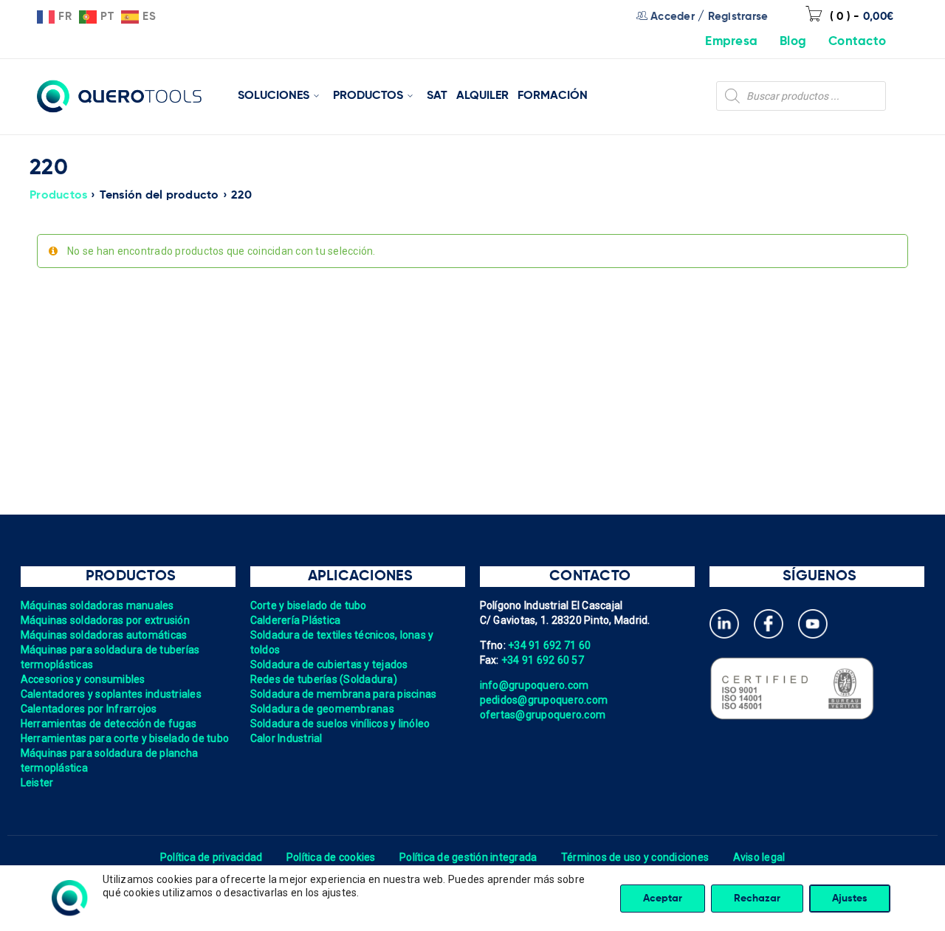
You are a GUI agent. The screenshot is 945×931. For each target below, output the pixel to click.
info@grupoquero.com (534, 685)
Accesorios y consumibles (83, 679)
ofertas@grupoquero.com (543, 715)
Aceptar (662, 898)
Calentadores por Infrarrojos (89, 709)
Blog (793, 41)
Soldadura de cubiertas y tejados (329, 664)
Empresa (731, 41)
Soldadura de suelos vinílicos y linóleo (340, 723)
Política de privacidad (211, 857)
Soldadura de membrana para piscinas (343, 694)
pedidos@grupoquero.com (544, 700)
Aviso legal (759, 857)
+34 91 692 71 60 (549, 645)
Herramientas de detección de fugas (109, 723)
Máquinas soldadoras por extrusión (105, 620)
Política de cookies (331, 857)
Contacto (857, 41)
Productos (58, 196)
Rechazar (757, 898)
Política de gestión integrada (468, 857)
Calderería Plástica (295, 620)
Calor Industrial (286, 738)
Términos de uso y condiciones (635, 857)
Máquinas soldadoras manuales (97, 605)
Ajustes (849, 898)
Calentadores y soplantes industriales (111, 694)
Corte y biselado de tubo (308, 605)
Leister (37, 783)
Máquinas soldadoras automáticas (104, 635)
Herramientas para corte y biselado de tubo (125, 738)
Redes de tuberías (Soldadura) (323, 679)
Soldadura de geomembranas (322, 709)
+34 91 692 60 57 (542, 660)
